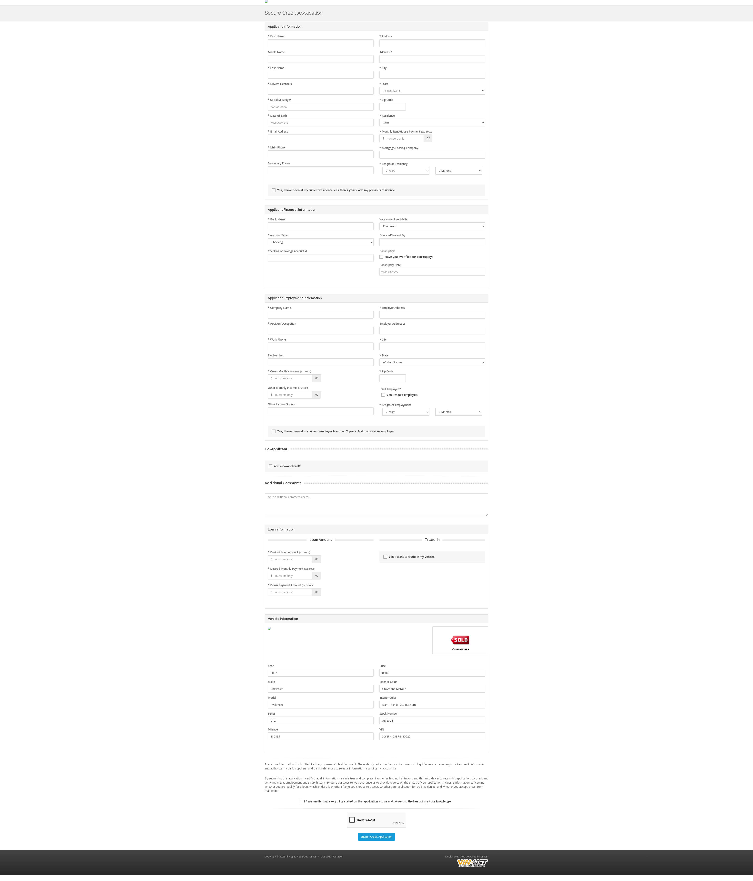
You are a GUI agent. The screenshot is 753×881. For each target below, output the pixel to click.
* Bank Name (276, 219)
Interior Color (387, 697)
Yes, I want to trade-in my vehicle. (412, 557)
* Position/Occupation (282, 323)
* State (383, 84)
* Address (385, 36)
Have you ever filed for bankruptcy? (409, 257)
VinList (484, 856)
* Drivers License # (280, 84)
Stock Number (388, 713)
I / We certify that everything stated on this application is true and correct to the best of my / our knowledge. (377, 801)
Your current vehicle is (393, 219)
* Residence (387, 115)
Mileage (273, 729)
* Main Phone (277, 147)
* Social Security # (279, 100)
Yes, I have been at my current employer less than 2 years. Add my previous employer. (336, 431)
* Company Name (279, 308)
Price (382, 666)
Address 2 (385, 52)
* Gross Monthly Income (289, 371)
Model (272, 697)
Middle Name (276, 52)
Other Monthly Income (288, 388)
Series (272, 713)
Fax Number (276, 355)
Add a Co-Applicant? (287, 466)
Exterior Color (388, 682)
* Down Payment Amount (290, 585)
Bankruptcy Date (390, 265)
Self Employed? (391, 389)
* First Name (276, 36)
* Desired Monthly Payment (291, 568)
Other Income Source (281, 404)
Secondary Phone (279, 163)
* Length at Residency (393, 164)
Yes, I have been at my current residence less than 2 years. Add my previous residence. (336, 190)
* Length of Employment (395, 405)
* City (383, 68)
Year (271, 666)
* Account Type (278, 235)
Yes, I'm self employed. (402, 395)
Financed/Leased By (392, 235)
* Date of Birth (277, 115)
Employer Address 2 (392, 323)
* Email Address (278, 131)
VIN (381, 729)
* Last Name (276, 68)
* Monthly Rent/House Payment (405, 131)
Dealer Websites (455, 856)
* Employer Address (392, 308)
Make (271, 682)
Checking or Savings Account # (287, 251)
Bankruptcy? (387, 251)
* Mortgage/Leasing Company (398, 148)
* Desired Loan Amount (289, 552)
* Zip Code (386, 100)
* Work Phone (277, 339)
